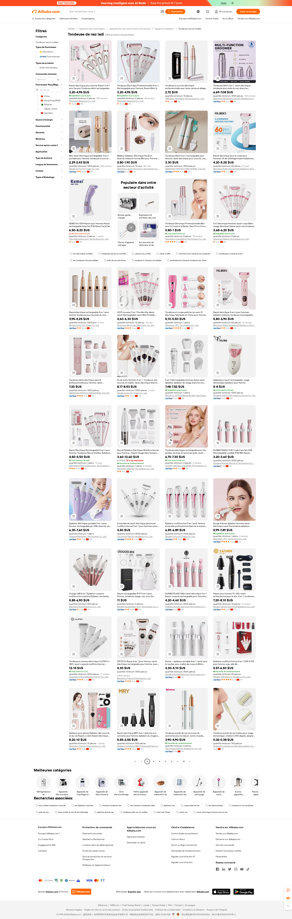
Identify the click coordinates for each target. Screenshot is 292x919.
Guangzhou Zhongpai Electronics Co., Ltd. (88, 677)
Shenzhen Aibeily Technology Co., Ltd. (231, 239)
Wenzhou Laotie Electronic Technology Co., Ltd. (138, 169)
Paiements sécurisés (92, 833)
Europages (190, 905)
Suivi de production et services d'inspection (97, 858)
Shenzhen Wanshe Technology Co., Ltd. (135, 468)
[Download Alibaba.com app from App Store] (221, 892)
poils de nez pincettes (116, 260)
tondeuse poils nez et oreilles (135, 812)
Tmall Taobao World (131, 905)
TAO (170, 905)
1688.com (114, 905)
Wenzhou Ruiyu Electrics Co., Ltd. (85, 606)
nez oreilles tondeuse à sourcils (52, 805)
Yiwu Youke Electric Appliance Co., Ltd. (183, 748)
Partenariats (221, 856)
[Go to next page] (190, 761)
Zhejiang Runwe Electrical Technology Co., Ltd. (234, 463)
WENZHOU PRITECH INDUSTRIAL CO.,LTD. (185, 169)
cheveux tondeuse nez (111, 805)
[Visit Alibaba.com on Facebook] (217, 869)
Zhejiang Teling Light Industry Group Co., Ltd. (234, 395)
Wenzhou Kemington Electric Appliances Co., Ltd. (234, 98)
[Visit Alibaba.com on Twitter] (229, 869)
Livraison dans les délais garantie (97, 845)
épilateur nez (169, 805)
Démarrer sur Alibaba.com (228, 839)
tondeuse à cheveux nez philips (148, 260)
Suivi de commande (225, 845)
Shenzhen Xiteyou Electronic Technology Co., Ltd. (90, 465)
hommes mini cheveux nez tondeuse (194, 254)
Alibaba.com (203, 891)
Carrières (42, 851)
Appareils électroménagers (92, 28)
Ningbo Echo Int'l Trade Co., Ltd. (84, 169)
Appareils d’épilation (164, 28)
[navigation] (49, 395)
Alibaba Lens (51, 891)
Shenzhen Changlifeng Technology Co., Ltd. (185, 239)
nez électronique (215, 805)
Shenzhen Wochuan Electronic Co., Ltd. (135, 325)
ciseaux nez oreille (143, 254)
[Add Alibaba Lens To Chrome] (81, 892)
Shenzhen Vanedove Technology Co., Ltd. (184, 98)
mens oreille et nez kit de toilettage (73, 812)
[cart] (208, 12)
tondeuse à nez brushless (242, 805)
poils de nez (44, 812)
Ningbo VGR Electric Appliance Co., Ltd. (231, 677)
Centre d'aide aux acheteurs (184, 833)
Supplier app (134, 891)
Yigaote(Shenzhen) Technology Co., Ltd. (87, 536)
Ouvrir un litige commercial (184, 845)
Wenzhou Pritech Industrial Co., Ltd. (134, 678)
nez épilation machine (84, 805)
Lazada (146, 905)
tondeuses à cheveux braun (231, 254)
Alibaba (71, 28)
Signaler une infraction (182, 862)
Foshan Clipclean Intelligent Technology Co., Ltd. (186, 465)
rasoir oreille (165, 254)
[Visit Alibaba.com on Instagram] (236, 869)
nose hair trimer (163, 812)
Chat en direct (178, 839)
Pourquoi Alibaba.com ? (49, 833)
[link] (288, 890)
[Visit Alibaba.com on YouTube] (242, 869)
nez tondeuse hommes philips (85, 260)
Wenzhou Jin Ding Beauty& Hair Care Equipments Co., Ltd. (186, 395)
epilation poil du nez (105, 812)
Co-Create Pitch (46, 839)
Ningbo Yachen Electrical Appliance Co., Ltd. (234, 606)
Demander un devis (136, 842)
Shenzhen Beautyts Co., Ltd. (82, 101)
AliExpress (103, 905)
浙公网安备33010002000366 (195, 914)
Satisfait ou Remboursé (93, 839)
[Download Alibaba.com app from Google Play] (243, 892)
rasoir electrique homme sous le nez (212, 812)
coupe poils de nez (192, 805)
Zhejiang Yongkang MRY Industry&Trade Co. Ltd (138, 746)
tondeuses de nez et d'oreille (113, 254)
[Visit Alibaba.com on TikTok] (248, 869)
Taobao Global (158, 905)
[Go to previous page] (135, 761)
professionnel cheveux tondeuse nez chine (188, 260)
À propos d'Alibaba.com (50, 827)
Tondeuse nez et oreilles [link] (189, 28)
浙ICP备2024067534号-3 (224, 914)
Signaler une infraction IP (183, 856)
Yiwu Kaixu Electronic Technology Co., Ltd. (89, 239)
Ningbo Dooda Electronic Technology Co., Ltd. (138, 606)
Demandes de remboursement (185, 851)
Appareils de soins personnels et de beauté (129, 28)
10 (184, 761)
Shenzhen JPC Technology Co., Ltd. (182, 325)
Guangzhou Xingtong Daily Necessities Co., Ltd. (234, 746)
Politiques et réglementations (96, 865)
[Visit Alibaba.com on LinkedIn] (223, 869)
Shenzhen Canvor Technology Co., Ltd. (87, 746)
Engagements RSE (47, 845)
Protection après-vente (93, 851)
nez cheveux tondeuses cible (142, 805)
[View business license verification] (173, 914)
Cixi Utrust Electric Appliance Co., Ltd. (135, 536)
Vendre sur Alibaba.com (227, 833)
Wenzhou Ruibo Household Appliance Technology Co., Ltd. (234, 169)
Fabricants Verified (135, 837)
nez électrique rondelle (83, 254)
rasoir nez (183, 812)
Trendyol (178, 905)
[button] (162, 11)
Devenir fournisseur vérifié (228, 851)
